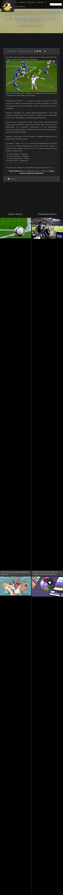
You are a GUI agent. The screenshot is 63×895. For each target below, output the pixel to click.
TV (45, 2)
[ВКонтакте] (35, 51)
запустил (25, 101)
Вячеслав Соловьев (25, 51)
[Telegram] (40, 51)
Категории (22, 2)
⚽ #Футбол (12, 179)
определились (24, 143)
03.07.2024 (12, 51)
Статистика (40, 2)
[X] (42, 51)
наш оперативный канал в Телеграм (35, 171)
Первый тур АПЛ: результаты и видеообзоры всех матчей (15, 573)
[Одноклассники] (37, 51)
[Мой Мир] (45, 51)
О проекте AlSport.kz (18, 7)
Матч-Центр (31, 2)
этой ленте (50, 168)
